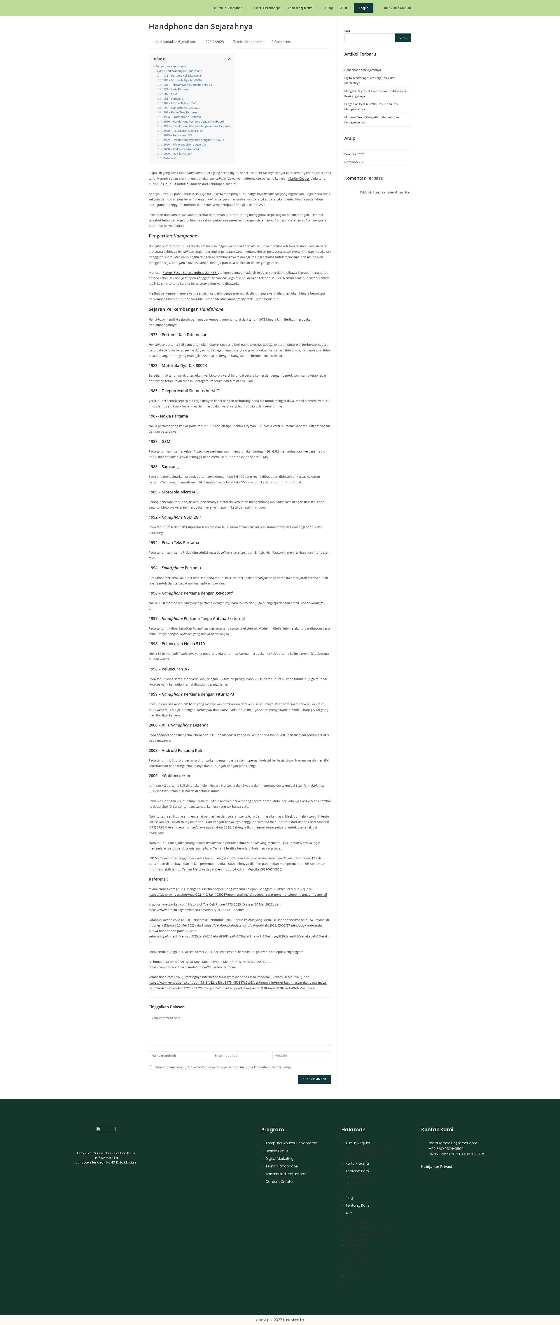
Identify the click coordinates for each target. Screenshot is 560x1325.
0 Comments (281, 42)
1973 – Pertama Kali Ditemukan (182, 75)
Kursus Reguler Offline (369, 1148)
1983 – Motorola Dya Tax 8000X (182, 80)
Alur (349, 1213)
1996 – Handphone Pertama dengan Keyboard (194, 121)
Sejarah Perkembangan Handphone (179, 71)
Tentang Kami (357, 1171)
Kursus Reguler (358, 1143)
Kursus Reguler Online (369, 1155)
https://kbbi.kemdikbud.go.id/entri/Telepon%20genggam (261, 952)
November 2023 (354, 162)
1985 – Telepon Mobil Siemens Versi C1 (187, 85)
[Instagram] (110, 1178)
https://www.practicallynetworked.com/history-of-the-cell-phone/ (196, 910)
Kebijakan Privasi (436, 1166)
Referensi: (170, 158)
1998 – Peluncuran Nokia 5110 (183, 131)
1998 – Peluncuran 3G (178, 135)
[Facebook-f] (91, 1178)
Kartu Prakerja (357, 1163)
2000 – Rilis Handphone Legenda (185, 144)
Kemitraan (360, 1183)
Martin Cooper (299, 178)
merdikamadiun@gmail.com (175, 42)
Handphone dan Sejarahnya (362, 70)
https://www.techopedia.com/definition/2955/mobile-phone (192, 967)
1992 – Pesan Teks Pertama (179, 112)
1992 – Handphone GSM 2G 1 (181, 108)
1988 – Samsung (172, 98)
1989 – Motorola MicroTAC (179, 103)
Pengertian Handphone (171, 66)
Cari (347, 31)
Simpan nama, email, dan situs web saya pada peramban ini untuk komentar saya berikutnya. (224, 1067)
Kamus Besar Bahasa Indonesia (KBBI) (190, 272)
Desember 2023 (354, 154)
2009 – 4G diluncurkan (178, 154)
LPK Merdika (158, 858)
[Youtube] (101, 1178)
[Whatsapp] (119, 1178)
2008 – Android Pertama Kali (182, 149)
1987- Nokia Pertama (175, 89)
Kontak (357, 1189)
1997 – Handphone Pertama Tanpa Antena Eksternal (197, 126)
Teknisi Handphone (247, 42)
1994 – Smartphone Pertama (182, 117)
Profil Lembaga (364, 1176)
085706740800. (271, 869)
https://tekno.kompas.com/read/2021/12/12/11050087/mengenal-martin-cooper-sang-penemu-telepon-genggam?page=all (238, 894)
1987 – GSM (169, 94)
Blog (349, 1197)
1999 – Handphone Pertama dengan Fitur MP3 (194, 140)
